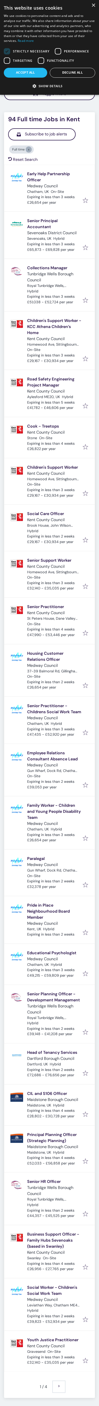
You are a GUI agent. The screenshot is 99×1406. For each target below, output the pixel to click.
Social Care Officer (45, 513)
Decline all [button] (72, 72)
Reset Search (25, 159)
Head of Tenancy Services (52, 1052)
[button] (49, 86)
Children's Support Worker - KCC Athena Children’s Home (54, 326)
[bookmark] (85, 200)
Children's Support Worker (52, 467)
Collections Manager (47, 268)
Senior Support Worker (49, 560)
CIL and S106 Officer (47, 1093)
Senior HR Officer (44, 1181)
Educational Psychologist (51, 952)
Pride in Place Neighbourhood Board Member (48, 911)
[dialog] (49, 47)
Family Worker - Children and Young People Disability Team (54, 811)
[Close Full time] (29, 149)
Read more (26, 41)
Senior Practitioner (45, 606)
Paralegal (36, 858)
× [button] (93, 5)
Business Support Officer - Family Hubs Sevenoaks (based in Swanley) (53, 1240)
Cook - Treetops (43, 426)
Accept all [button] (25, 72)
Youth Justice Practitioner (52, 1339)
